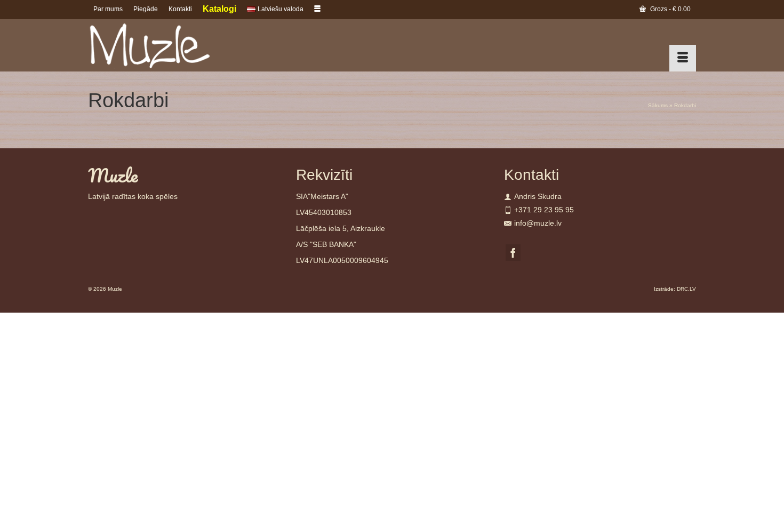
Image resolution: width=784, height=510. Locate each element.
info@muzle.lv (538, 223)
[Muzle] (184, 45)
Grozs (670, 9)
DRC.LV (686, 289)
